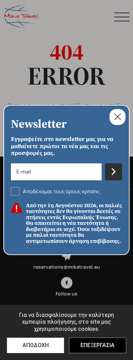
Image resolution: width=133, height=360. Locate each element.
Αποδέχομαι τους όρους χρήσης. (62, 191)
